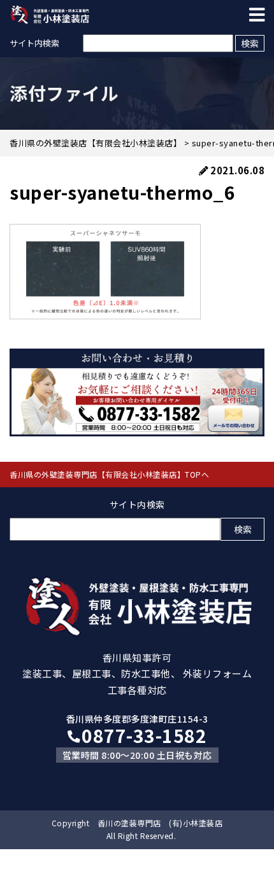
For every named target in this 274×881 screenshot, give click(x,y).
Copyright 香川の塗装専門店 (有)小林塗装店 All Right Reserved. (137, 829)
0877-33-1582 (144, 735)
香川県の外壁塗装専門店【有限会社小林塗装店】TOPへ (109, 474)
